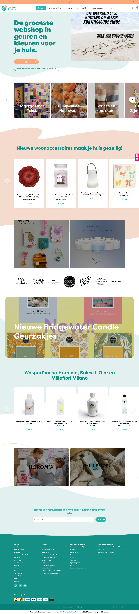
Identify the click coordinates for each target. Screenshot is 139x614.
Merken (40, 8)
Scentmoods (18, 573)
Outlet (109, 8)
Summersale (102, 555)
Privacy (79, 607)
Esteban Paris (46, 560)
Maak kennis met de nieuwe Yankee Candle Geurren (37, 68)
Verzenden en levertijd (77, 547)
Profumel (17, 557)
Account (135, 2)
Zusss (15, 578)
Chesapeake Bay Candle (50, 555)
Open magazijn (75, 563)
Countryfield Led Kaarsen (50, 573)
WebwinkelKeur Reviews (72, 612)
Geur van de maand (97, 8)
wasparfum (69, 8)
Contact (72, 557)
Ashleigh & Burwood (48, 549)
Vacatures (73, 560)
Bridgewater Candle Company (23, 555)
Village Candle (47, 568)
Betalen (72, 549)
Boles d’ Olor (46, 552)
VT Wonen (17, 568)
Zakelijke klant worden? (106, 552)
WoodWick (17, 547)
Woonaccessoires (55, 8)
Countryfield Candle (48, 557)
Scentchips (17, 560)
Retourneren (74, 552)
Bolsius (44, 563)
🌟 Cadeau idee (81, 8)
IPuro (15, 571)
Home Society (18, 576)
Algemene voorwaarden (65, 607)
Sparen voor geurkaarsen (78, 568)
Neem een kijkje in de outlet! (26, 62)
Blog (71, 565)
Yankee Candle (19, 549)
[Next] (132, 99)
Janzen (44, 547)
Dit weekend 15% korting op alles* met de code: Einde (69, 2)
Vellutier (16, 565)
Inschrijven (100, 519)
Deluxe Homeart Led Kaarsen (51, 571)
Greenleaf (17, 552)
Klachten (73, 555)
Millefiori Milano (19, 563)
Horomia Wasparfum (48, 565)
